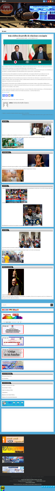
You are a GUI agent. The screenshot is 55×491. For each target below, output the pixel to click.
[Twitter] (44, 1)
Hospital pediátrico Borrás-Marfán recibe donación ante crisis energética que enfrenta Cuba (23, 137)
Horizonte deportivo (7, 376)
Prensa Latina (6, 92)
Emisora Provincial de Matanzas (9, 397)
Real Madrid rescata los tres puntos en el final (12, 225)
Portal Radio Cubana (6, 387)
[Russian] (16, 309)
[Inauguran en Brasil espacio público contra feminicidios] (38, 166)
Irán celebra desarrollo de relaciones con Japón (27, 35)
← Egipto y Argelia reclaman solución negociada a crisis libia (15, 113)
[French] (9, 309)
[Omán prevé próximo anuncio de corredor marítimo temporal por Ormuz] (13, 181)
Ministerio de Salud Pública (8, 394)
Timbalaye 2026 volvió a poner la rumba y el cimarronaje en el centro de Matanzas (21, 250)
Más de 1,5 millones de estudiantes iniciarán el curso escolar (16, 135)
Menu (5, 1)
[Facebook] (46, 1)
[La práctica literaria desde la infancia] (29, 247)
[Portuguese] (14, 309)
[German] (10, 309)
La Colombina (5, 378)
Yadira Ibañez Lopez (40, 481)
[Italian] (12, 309)
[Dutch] (5, 309)
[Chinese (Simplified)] (3, 309)
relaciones (21, 99)
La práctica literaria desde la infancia (10, 247)
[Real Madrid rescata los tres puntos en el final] (32, 225)
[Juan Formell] (16, 294)
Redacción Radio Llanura (22, 38)
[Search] (53, 1)
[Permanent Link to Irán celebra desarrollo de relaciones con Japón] (27, 52)
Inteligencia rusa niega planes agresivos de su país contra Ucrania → (38, 114)
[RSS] (50, 1)
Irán (14, 99)
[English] (7, 309)
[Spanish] (18, 309)
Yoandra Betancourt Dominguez (25, 481)
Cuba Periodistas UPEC (7, 390)
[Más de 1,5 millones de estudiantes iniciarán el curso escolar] (40, 135)
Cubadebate (5, 392)
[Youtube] (48, 1)
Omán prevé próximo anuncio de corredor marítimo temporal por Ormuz (19, 168)
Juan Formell (5, 294)
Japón (17, 99)
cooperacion (10, 99)
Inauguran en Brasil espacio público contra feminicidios (15, 166)
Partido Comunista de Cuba (8, 385)
